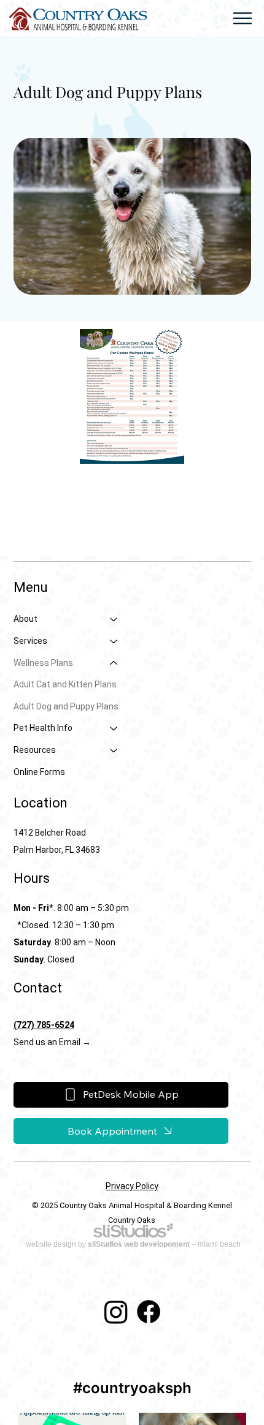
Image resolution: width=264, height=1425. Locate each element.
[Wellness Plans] (114, 663)
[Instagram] (116, 1311)
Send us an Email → (53, 1042)
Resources (35, 750)
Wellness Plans (43, 663)
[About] (114, 619)
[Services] (114, 641)
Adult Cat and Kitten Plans (65, 684)
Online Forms (39, 772)
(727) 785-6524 (44, 1025)
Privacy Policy (132, 1186)
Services (30, 641)
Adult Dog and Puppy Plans (66, 706)
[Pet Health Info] (114, 728)
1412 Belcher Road (50, 832)
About (25, 619)
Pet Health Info (43, 728)
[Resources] (114, 750)
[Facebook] (148, 1311)
